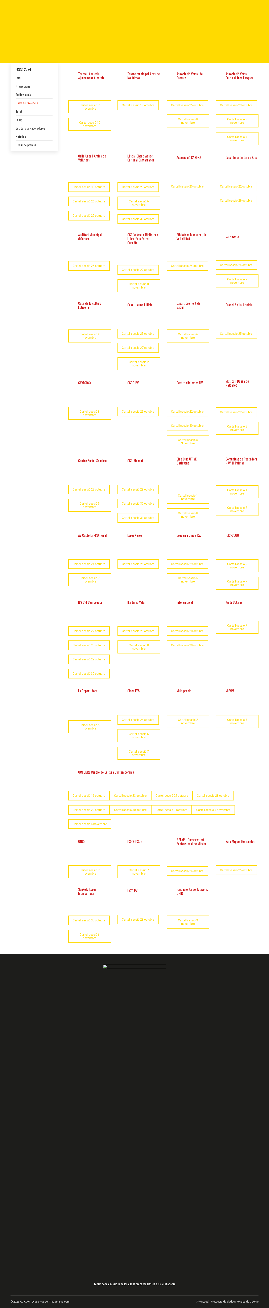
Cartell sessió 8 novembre (188, 121)
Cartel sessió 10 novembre (89, 124)
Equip (19, 120)
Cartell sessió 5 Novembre (188, 441)
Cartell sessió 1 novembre (188, 497)
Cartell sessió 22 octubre (236, 186)
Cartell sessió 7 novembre (90, 107)
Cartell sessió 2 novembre (139, 363)
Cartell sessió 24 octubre (187, 266)
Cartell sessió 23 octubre (138, 187)
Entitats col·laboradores (30, 128)
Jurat (19, 111)
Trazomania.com (59, 1301)
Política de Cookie (247, 1301)
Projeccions (23, 86)
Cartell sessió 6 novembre (139, 203)
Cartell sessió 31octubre (171, 810)
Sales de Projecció (27, 103)
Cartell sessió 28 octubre (138, 631)
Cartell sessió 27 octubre (89, 215)
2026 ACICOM (21, 1301)
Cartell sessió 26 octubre (89, 201)
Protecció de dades (223, 1301)
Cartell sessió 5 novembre (237, 121)
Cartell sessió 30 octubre (89, 187)
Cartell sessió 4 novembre (213, 810)
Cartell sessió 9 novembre (90, 336)
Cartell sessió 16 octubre (89, 795)
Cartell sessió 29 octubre (236, 105)
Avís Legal (203, 1301)
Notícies (21, 136)
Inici (18, 78)
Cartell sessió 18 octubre (138, 105)
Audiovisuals (23, 94)
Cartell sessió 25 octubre (187, 105)
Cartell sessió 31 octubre (138, 518)
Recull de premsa (26, 145)
